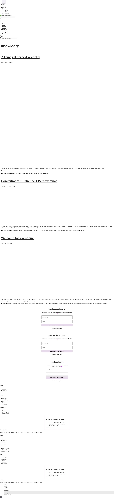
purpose (33, 303)
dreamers (9, 303)
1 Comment (82, 230)
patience (70, 230)
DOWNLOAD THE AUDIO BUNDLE (57, 325)
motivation (28, 303)
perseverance (76, 230)
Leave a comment (46, 173)
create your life (66, 303)
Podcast (6, 489)
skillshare (13, 173)
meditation (21, 230)
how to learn (18, 173)
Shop (5, 484)
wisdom (53, 303)
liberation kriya (27, 230)
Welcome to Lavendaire (17, 238)
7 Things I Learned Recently (20, 57)
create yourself (73, 303)
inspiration (13, 230)
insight (55, 230)
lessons (45, 230)
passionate (89, 303)
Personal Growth (6, 173)
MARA (40, 432)
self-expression (96, 303)
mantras (66, 230)
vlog (17, 230)
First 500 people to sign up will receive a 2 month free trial (91, 168)
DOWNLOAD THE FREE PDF (57, 351)
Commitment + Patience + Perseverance (29, 181)
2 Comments (104, 303)
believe (60, 303)
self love (14, 303)
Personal (4, 303)
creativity (41, 303)
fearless (85, 303)
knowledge (24, 173)
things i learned (37, 173)
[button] (0, 430)
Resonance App (7, 494)
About (5, 486)
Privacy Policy (23, 432)
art (44, 303)
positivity (18, 303)
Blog (7, 493)
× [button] (0, 21)
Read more (3, 170)
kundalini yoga (60, 230)
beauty (37, 303)
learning (29, 173)
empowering (80, 303)
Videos (8, 491)
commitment (50, 230)
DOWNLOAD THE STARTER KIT (57, 377)
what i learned (34, 230)
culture (56, 303)
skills (32, 173)
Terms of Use (30, 432)
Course (5, 487)
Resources (6, 490)
